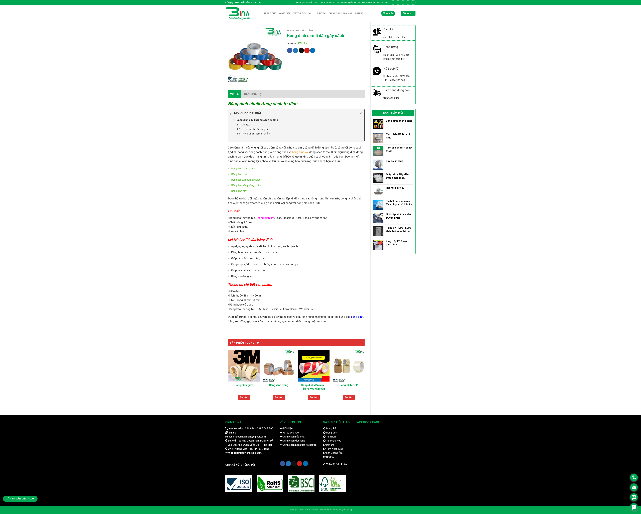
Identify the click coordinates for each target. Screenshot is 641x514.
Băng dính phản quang (243, 168)
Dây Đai (330, 444)
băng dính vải (300, 152)
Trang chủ (270, 13)
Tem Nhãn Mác (334, 448)
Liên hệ (359, 13)
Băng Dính (331, 432)
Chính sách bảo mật (293, 436)
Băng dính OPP (349, 385)
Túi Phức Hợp (333, 440)
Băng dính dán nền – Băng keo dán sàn (313, 387)
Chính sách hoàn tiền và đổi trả (299, 444)
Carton (330, 457)
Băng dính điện (239, 190)
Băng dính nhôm (240, 174)
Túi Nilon (331, 436)
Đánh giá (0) (252, 94)
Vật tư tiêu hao (290, 432)
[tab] (234, 94)
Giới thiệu (284, 13)
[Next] (364, 378)
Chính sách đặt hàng (293, 440)
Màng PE (331, 428)
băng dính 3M (266, 217)
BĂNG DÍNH (307, 30)
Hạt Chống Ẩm (334, 452)
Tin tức (321, 13)
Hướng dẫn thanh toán (306, 2)
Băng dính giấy (244, 385)
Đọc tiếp (244, 397)
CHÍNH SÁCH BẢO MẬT (340, 13)
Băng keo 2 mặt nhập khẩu (246, 179)
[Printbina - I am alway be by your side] (239, 13)
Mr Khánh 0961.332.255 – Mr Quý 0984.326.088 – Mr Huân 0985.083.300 (355, 2)
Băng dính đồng (278, 385)
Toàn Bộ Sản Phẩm (337, 464)
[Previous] (228, 378)
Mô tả (234, 94)
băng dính (357, 316)
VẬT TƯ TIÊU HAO (302, 13)
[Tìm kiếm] (259, 13)
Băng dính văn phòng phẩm (246, 185)
